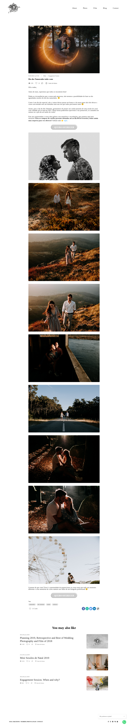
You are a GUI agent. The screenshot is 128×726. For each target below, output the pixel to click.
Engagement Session (53, 76)
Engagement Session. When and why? (40, 679)
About (74, 8)
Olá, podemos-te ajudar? (106, 716)
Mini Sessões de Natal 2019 (34, 657)
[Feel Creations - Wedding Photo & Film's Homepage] (14, 8)
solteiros (55, 604)
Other (44, 76)
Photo (85, 8)
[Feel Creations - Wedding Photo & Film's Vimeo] (117, 721)
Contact (116, 8)
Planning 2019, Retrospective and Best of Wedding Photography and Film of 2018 (46, 639)
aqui (65, 120)
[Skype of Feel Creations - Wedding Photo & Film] (115, 721)
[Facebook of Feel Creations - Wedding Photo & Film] (108, 721)
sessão (48, 604)
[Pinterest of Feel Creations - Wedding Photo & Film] (112, 721)
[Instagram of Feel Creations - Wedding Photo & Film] (110, 721)
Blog (105, 8)
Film (95, 8)
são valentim (41, 604)
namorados (32, 604)
